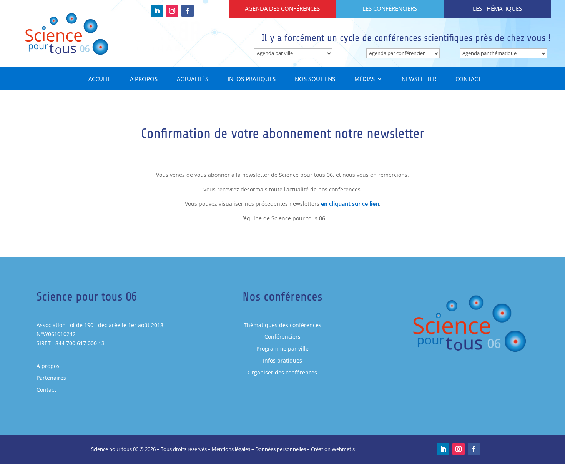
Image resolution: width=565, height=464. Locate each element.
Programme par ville (282, 348)
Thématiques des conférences (282, 325)
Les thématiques (497, 8)
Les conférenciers (389, 8)
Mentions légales (231, 449)
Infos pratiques (252, 79)
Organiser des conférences (282, 372)
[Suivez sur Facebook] (187, 11)
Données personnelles (280, 449)
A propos (144, 79)
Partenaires (51, 377)
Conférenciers (282, 336)
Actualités (192, 79)
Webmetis (343, 449)
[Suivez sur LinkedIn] (157, 11)
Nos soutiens (315, 79)
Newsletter (419, 79)
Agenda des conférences (282, 8)
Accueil (99, 79)
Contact (468, 79)
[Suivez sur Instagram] (172, 11)
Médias (364, 79)
